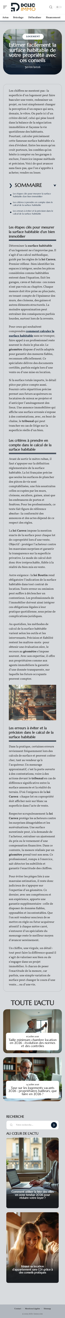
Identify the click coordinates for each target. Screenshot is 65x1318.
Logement (33, 36)
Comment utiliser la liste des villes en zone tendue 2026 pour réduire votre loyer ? (33, 1195)
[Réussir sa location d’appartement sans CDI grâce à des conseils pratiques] (32, 1247)
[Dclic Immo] (23, 7)
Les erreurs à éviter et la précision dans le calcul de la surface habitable (33, 212)
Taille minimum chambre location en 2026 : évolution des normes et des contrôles (32, 1043)
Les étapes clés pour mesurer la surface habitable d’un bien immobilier (32, 195)
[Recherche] (51, 7)
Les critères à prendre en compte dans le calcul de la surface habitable (33, 203)
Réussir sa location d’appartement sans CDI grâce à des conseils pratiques (32, 1269)
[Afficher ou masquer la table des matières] (49, 185)
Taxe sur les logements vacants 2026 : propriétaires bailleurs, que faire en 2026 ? (32, 1091)
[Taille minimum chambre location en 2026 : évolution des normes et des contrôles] (32, 1031)
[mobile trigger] (6, 7)
